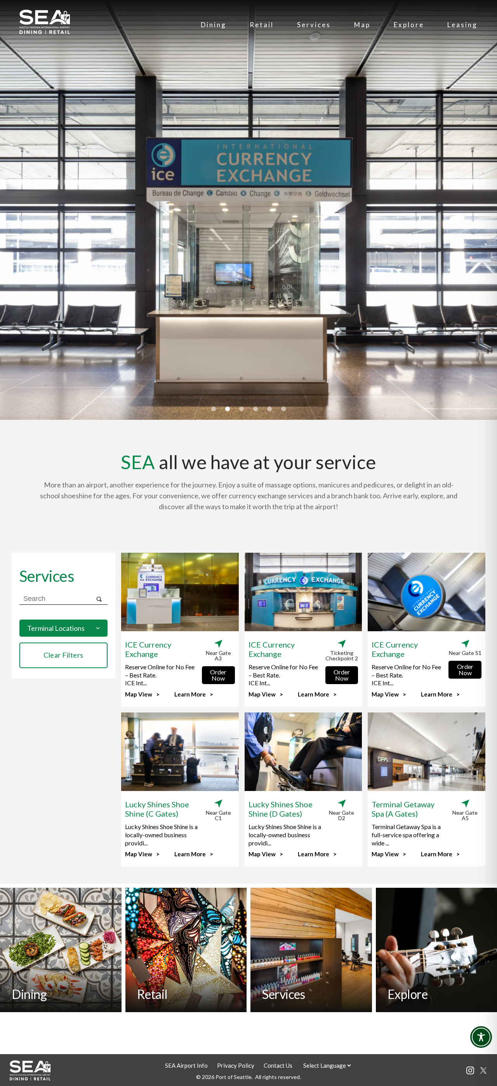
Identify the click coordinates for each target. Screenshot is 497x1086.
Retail (262, 24)
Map (362, 24)
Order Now (218, 675)
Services (314, 24)
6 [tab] (283, 409)
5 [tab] (269, 409)
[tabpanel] (248, 210)
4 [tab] (255, 409)
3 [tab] (241, 409)
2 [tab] (227, 409)
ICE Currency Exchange (148, 649)
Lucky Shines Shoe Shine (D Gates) (280, 809)
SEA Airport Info (186, 1065)
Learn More (190, 694)
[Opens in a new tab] (483, 1071)
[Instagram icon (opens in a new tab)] (470, 1072)
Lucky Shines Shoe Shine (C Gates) (157, 809)
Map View (138, 694)
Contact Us (278, 1065)
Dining (213, 24)
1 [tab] (213, 409)
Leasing (462, 24)
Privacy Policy (235, 1065)
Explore (409, 24)
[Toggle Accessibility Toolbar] (481, 1037)
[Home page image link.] (44, 31)
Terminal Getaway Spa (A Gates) (403, 809)
